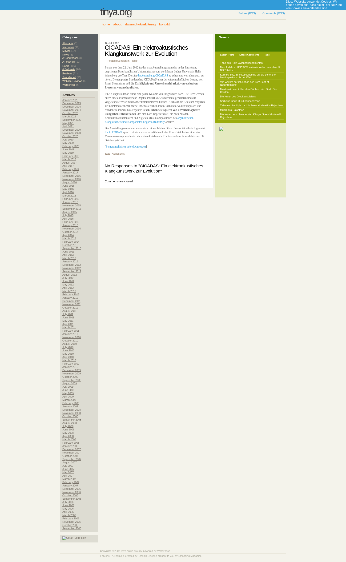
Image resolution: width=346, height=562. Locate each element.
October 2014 (70, 231)
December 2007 (71, 449)
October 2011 (70, 307)
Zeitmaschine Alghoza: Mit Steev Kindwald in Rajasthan (251, 105)
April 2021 (68, 126)
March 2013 (69, 258)
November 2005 (71, 521)
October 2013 (70, 245)
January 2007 (70, 485)
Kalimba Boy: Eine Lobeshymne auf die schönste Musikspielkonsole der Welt (248, 76)
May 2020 (68, 142)
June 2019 (68, 149)
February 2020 (70, 146)
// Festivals (68, 61)
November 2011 (71, 304)
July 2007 (67, 465)
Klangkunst (118, 153)
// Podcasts (68, 69)
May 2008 (68, 432)
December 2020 (71, 129)
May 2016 (68, 189)
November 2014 (71, 228)
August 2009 (69, 383)
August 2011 (69, 310)
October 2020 (70, 136)
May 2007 (68, 472)
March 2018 (69, 159)
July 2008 (67, 426)
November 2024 (71, 109)
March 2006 (69, 515)
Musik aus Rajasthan (232, 109)
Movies (66, 50)
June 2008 (68, 429)
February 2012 (70, 294)
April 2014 (68, 235)
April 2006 (68, 511)
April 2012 (68, 287)
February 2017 (70, 169)
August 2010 (69, 343)
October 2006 (70, 495)
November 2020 (71, 133)
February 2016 (70, 198)
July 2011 (67, 314)
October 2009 (70, 376)
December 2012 (71, 264)
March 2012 (69, 291)
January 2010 (70, 366)
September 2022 (71, 119)
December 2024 (71, 106)
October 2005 (70, 525)
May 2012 (68, 284)
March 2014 (69, 238)
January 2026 (70, 100)
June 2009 (68, 390)
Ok (329, 8)
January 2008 (70, 446)
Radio (134, 60)
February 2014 (70, 241)
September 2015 (71, 208)
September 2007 (71, 459)
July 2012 (67, 278)
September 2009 (71, 380)
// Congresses (70, 57)
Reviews (67, 73)
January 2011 (70, 334)
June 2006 (68, 505)
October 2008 (70, 416)
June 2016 (68, 185)
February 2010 (70, 363)
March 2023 (69, 116)
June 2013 (68, 251)
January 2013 (70, 261)
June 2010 (68, 350)
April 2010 (68, 357)
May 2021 (68, 123)
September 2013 (71, 248)
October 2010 (70, 340)
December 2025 (71, 103)
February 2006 (70, 518)
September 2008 (71, 419)
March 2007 (69, 479)
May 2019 (68, 152)
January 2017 (70, 172)
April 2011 (67, 324)
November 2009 (71, 373)
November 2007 (71, 452)
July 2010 (67, 347)
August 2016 (69, 182)
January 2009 (70, 406)
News (65, 54)
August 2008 (69, 423)
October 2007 (70, 455)
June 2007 (68, 469)
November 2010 (71, 337)
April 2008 (68, 436)
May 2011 (67, 320)
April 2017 (68, 166)
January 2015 (70, 225)
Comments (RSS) (273, 13)
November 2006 (71, 492)
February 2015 (70, 222)
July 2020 (67, 139)
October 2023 (70, 113)
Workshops (69, 84)
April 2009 (68, 396)
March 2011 (69, 327)
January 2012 (70, 297)
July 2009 (67, 386)
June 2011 (68, 317)
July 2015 (67, 215)
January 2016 (70, 202)
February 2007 (70, 482)
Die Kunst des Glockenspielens (238, 96)
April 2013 (68, 254)
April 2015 (68, 218)
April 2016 (68, 192)
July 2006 (67, 502)
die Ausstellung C (147, 75)
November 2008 (71, 413)
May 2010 (68, 353)
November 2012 (71, 268)
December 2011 (71, 301)
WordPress (163, 551)
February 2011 (70, 330)
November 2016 (71, 179)
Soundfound (69, 77)
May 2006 (68, 508)
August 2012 (69, 274)
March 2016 (69, 195)
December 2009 (71, 370)
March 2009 (69, 399)
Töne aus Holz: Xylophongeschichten (241, 62)
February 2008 (70, 442)
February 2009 (70, 403)
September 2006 (71, 498)
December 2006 (71, 488)
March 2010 (69, 360)
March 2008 (69, 439)
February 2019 (70, 156)
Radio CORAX (113, 132)
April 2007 (68, 475)
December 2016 (71, 175)
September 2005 (71, 528)
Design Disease (148, 555)
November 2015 (71, 205)
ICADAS (162, 75)
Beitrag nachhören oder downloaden (126, 146)
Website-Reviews (72, 81)
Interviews (68, 47)
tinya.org (115, 11)
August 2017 (69, 162)
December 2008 (71, 409)
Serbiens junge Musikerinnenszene (240, 101)
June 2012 (68, 281)
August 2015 (69, 212)
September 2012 (71, 271)
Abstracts (67, 43)
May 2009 (68, 393)
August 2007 (69, 462)
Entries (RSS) (247, 13)
